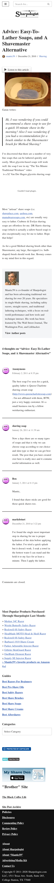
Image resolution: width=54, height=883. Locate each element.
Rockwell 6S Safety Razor (18, 629)
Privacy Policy (10, 834)
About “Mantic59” (12, 855)
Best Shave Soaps (11, 703)
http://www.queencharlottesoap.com (32, 393)
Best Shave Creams (12, 709)
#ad (4, 666)
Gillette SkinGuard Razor (17, 649)
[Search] (48, 4)
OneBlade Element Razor (17, 654)
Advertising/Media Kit (14, 860)
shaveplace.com (10, 213)
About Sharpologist (13, 849)
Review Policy (9, 828)
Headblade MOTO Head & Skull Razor (25, 633)
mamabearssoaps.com (13, 217)
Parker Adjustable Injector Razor (21, 645)
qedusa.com (26, 213)
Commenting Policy (13, 823)
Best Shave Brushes (13, 698)
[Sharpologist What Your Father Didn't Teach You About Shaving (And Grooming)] (27, 14)
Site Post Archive (11, 807)
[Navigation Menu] (5, 4)
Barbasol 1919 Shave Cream (19, 641)
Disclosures (8, 817)
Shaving (43, 56)
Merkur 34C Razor (14, 621)
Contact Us (8, 866)
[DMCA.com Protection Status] (11, 760)
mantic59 (10, 56)
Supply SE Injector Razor (17, 658)
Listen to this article (18, 69)
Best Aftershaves (11, 714)
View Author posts (15, 333)
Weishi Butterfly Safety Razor (20, 625)
